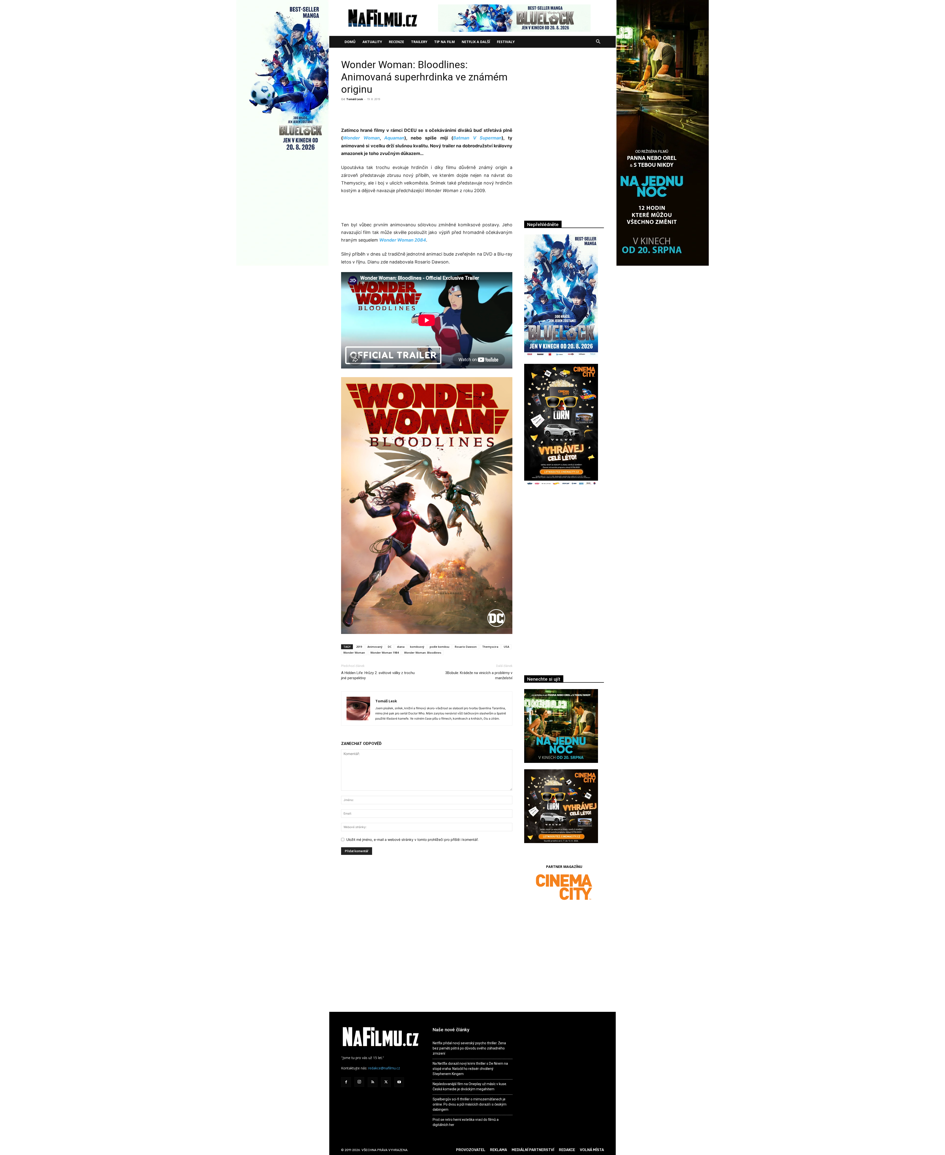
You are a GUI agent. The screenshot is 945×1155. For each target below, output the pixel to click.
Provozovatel (470, 1150)
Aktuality (372, 41)
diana (401, 646)
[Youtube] (399, 1082)
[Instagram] (359, 1082)
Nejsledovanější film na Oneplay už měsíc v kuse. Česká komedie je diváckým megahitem (470, 1086)
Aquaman (394, 137)
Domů (350, 41)
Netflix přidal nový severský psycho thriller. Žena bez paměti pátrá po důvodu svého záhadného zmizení (469, 1048)
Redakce (567, 1150)
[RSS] (373, 1082)
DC (390, 646)
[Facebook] (346, 1082)
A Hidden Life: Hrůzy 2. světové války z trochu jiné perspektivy (378, 675)
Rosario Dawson (466, 646)
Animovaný (374, 646)
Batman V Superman (477, 137)
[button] (598, 42)
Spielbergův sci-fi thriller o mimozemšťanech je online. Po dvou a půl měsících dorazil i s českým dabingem (469, 1104)
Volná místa (592, 1150)
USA (506, 646)
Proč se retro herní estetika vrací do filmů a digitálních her (466, 1122)
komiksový (417, 646)
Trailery (419, 41)
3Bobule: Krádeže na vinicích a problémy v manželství (478, 675)
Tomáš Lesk (354, 99)
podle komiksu (439, 646)
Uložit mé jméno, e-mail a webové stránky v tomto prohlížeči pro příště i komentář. (412, 839)
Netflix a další (476, 41)
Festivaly (506, 41)
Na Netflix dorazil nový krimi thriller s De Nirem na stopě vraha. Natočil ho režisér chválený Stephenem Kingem (470, 1069)
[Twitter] (386, 1082)
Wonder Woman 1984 (384, 652)
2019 (359, 646)
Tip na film (444, 41)
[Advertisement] (426, 114)
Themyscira (490, 646)
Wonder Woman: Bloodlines (422, 652)
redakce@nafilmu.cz (384, 1068)
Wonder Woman (361, 137)
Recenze (396, 41)
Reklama (498, 1150)
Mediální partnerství (533, 1150)
